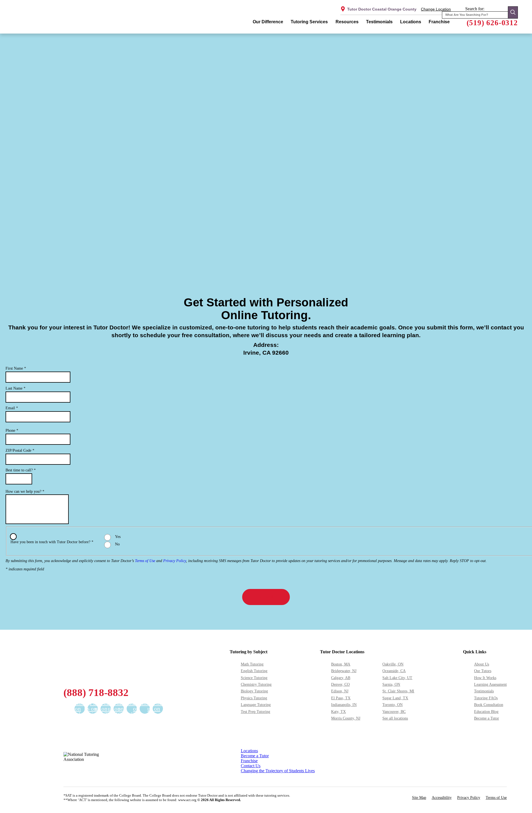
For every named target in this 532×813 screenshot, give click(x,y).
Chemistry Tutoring (256, 684)
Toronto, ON (392, 704)
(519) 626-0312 (492, 23)
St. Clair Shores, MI (398, 691)
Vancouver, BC (394, 711)
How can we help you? (25, 491)
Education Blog (486, 711)
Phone (12, 430)
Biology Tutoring (254, 691)
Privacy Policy (174, 561)
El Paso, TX (341, 698)
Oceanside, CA (394, 671)
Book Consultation (488, 704)
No (117, 544)
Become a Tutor (486, 718)
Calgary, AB (340, 677)
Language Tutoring (256, 704)
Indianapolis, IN (344, 704)
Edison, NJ (339, 691)
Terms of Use (145, 561)
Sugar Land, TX (395, 698)
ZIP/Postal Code (20, 450)
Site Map (419, 797)
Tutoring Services (309, 21)
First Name (16, 368)
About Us (481, 664)
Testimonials (379, 21)
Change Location (436, 9)
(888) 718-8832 (96, 692)
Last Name (15, 388)
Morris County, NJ (345, 718)
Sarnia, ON (391, 684)
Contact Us (250, 765)
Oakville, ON (392, 664)
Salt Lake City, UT (397, 677)
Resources (347, 21)
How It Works (485, 677)
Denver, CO (340, 684)
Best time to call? (21, 470)
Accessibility (442, 797)
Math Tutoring (252, 664)
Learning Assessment (490, 684)
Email (12, 408)
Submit (266, 596)
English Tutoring (254, 671)
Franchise (439, 21)
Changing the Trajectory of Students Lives (278, 770)
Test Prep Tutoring (255, 711)
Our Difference (268, 21)
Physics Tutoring (254, 698)
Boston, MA (340, 664)
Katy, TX (338, 711)
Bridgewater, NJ (343, 671)
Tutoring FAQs (486, 698)
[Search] (513, 12)
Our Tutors (482, 671)
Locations (410, 21)
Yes (118, 537)
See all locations (395, 718)
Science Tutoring (254, 677)
